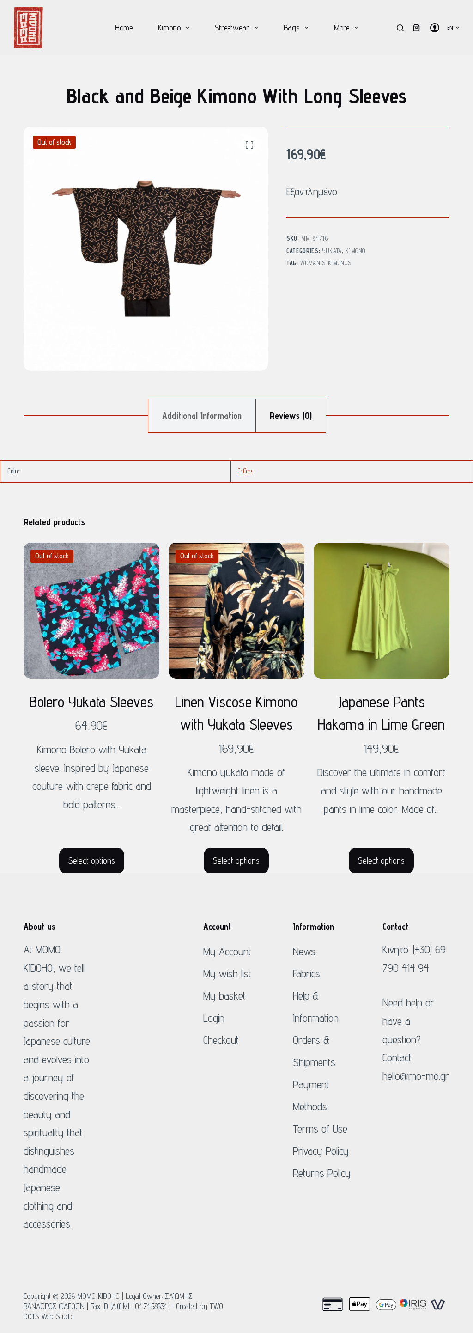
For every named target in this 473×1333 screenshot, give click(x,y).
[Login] (434, 27)
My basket (224, 995)
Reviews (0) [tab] (291, 415)
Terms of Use (320, 1128)
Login (213, 1017)
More (341, 27)
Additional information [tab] (202, 415)
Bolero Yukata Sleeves (91, 701)
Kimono (169, 27)
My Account (227, 951)
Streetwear (232, 27)
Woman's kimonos (325, 263)
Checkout (221, 1040)
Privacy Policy (321, 1150)
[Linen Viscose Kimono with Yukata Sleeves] (236, 611)
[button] (453, 27)
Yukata (332, 250)
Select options (91, 860)
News (304, 951)
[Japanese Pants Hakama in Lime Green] (381, 611)
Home (124, 27)
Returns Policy (322, 1173)
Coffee (245, 471)
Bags (291, 27)
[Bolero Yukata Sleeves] (91, 611)
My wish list (227, 973)
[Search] (400, 27)
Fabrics (306, 973)
